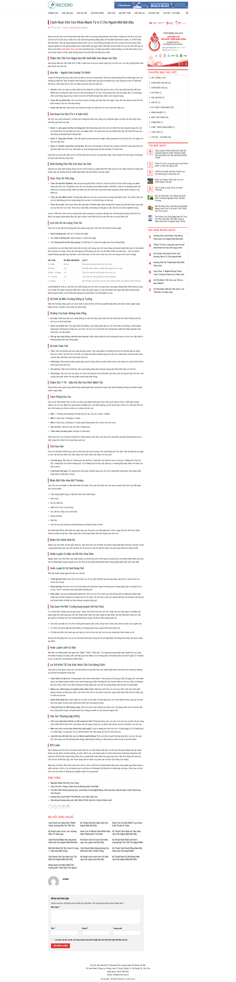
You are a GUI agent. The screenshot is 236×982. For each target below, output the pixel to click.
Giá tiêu (111, 13)
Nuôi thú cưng (157, 117)
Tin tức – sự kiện (171, 13)
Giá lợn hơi (156, 97)
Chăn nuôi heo (158, 87)
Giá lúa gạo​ (67, 13)
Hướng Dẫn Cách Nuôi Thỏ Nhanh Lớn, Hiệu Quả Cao (74, 797)
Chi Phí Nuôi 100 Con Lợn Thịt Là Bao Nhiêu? (168, 281)
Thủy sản (155, 132)
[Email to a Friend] (59, 806)
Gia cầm (155, 92)
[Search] (187, 13)
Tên (53, 928)
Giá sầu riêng (97, 13)
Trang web (117, 928)
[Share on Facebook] (50, 806)
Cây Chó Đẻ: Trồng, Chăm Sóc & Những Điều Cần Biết (75, 786)
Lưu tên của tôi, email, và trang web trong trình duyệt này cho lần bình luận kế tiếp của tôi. (91, 940)
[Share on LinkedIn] (68, 806)
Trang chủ (53, 13)
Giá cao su (139, 13)
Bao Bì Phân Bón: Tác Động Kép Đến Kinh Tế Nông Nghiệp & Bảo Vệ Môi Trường (170, 198)
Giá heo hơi (153, 13)
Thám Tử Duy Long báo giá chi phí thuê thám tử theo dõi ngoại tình (171, 164)
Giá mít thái (125, 13)
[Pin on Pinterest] (63, 806)
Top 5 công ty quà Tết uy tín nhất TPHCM (168, 189)
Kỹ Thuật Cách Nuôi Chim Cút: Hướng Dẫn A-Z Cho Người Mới (167, 255)
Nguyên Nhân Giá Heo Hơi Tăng (65, 783)
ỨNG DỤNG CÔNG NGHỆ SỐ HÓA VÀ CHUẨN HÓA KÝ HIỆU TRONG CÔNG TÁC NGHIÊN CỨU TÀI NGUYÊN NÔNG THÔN (171, 154)
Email (85, 928)
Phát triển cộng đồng (161, 127)
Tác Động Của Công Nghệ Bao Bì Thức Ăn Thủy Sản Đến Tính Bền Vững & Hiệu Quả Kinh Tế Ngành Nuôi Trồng (171, 218)
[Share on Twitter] (55, 806)
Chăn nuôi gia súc (159, 83)
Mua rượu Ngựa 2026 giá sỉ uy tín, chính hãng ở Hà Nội (169, 180)
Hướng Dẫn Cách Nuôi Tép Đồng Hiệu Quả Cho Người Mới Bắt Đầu (168, 237)
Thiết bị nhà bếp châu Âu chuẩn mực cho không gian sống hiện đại (170, 172)
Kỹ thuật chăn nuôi (160, 107)
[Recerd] (60, 5)
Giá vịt (154, 102)
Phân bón (155, 122)
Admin (84, 28)
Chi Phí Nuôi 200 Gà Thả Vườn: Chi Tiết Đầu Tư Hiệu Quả (169, 290)
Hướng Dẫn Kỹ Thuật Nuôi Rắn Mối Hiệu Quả (169, 264)
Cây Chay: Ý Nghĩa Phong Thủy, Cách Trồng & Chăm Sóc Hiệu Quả (169, 273)
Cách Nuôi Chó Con (69, 49)
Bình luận (55, 907)
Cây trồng (156, 77)
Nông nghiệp (157, 112)
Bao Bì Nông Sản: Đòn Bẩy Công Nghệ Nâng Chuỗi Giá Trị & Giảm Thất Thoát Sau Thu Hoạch (171, 208)
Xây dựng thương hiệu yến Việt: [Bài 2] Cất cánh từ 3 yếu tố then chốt (81, 800)
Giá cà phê (82, 13)
